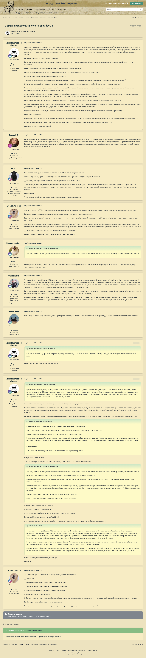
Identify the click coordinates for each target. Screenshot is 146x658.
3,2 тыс (14, 224)
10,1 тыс (15, 294)
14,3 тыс (15, 262)
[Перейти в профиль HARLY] (14, 176)
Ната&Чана (13, 311)
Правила (29, 13)
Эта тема (132, 9)
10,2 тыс (15, 330)
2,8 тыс (14, 187)
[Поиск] (140, 9)
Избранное (62, 9)
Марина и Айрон (13, 243)
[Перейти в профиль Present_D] (14, 142)
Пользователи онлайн (57, 13)
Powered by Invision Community (73, 655)
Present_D (13, 135)
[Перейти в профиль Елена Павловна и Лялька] (7, 33)
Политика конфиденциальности (73, 650)
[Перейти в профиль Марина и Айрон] (14, 251)
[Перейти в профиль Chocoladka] (14, 283)
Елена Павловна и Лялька (25, 32)
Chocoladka (13, 276)
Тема (58, 650)
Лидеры (51, 9)
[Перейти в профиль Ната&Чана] (14, 319)
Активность (40, 9)
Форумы (19, 13)
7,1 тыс (14, 64)
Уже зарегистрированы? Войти (116, 3)
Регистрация (136, 3)
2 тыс (15, 153)
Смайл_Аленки (14, 206)
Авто (23, 34)
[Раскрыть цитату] (27, 248)
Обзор (29, 9)
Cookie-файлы (92, 650)
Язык (51, 650)
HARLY (14, 168)
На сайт (20, 9)
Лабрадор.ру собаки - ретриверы (61, 3)
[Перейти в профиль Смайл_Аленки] (14, 213)
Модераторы (40, 13)
